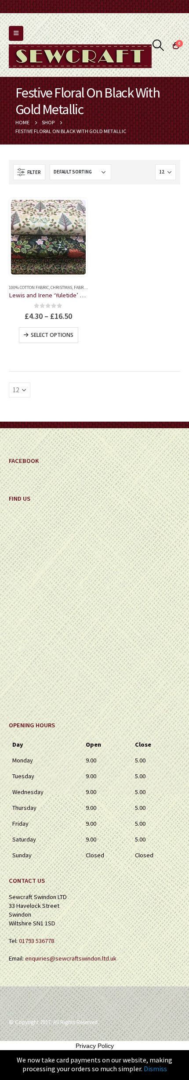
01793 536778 (36, 941)
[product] (48, 237)
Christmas (61, 287)
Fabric (80, 287)
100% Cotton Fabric (29, 287)
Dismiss (155, 1068)
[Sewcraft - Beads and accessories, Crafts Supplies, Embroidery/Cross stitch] (80, 56)
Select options (52, 335)
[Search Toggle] (158, 45)
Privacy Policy (95, 1045)
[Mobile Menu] (16, 33)
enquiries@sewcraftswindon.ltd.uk (70, 958)
